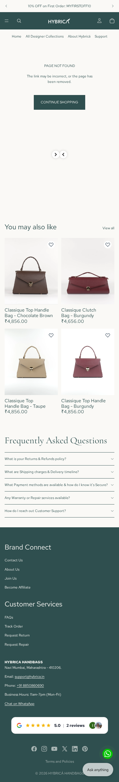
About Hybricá (79, 36)
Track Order (14, 626)
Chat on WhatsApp (19, 703)
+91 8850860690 (30, 685)
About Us (12, 569)
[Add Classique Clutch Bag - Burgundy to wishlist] (107, 244)
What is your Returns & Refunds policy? (35, 459)
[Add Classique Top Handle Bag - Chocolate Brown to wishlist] (51, 244)
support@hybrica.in (29, 676)
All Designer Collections (45, 36)
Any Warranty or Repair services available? (37, 498)
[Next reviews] (56, 154)
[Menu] (6, 20)
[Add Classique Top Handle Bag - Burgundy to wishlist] (107, 335)
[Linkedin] (74, 748)
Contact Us (14, 560)
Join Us (10, 578)
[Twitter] (64, 748)
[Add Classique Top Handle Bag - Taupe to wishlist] (51, 335)
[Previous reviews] (63, 154)
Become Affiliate (18, 587)
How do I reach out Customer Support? (35, 511)
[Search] (19, 20)
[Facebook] (34, 748)
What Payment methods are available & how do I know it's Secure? (56, 485)
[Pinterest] (84, 748)
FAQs (9, 617)
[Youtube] (54, 748)
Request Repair (17, 644)
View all (108, 228)
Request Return (17, 635)
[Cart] (112, 20)
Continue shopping (59, 102)
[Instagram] (44, 748)
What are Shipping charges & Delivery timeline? (42, 472)
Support (101, 36)
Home (16, 36)
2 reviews (75, 725)
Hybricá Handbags (66, 773)
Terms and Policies (59, 761)
